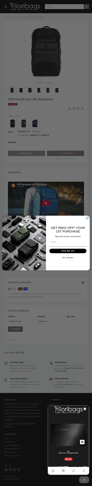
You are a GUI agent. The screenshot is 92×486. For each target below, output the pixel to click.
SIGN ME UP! (68, 251)
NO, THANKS (68, 257)
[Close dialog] (87, 218)
